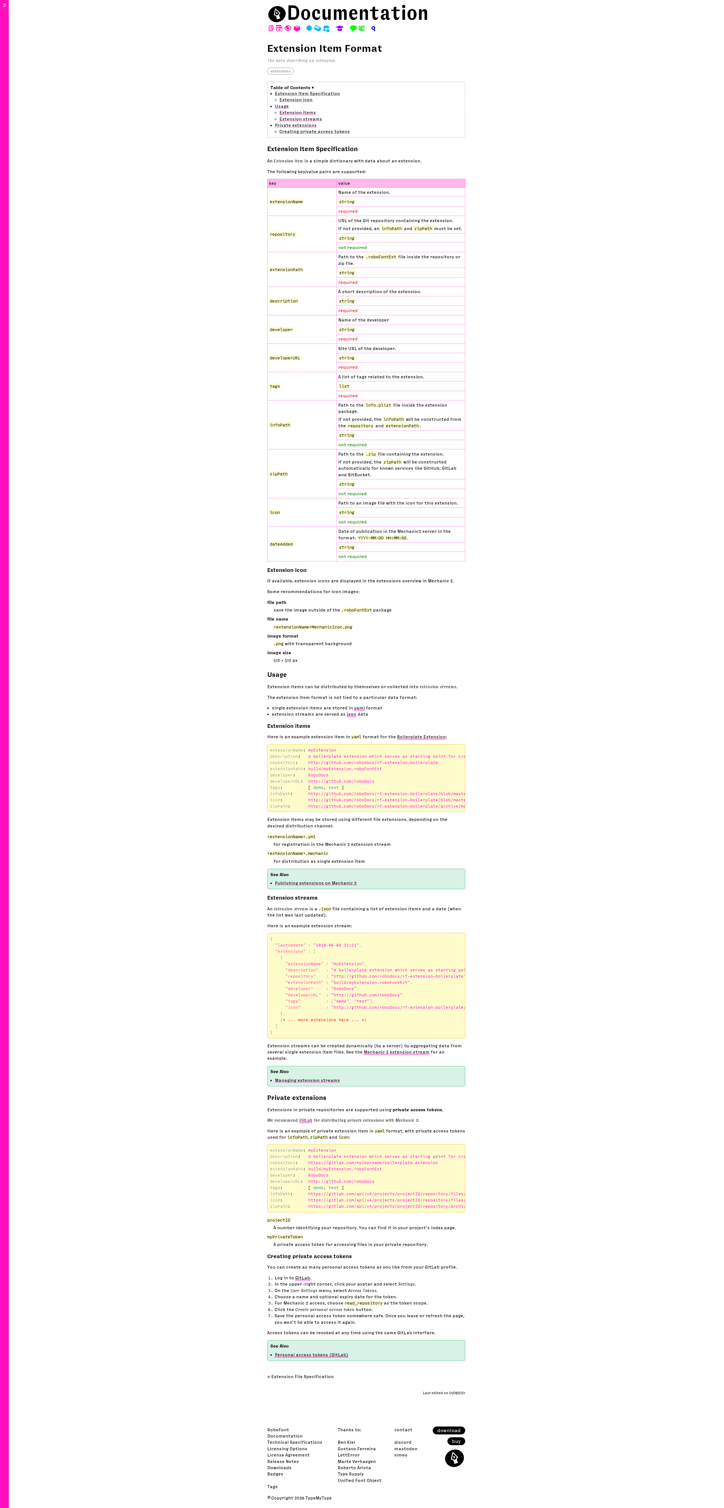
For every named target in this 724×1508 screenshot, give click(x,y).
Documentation (358, 12)
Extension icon (296, 99)
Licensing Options (287, 1448)
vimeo (401, 1455)
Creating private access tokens (314, 131)
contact (403, 1429)
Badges (275, 1473)
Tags (272, 1486)
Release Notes (283, 1461)
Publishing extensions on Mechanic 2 (316, 883)
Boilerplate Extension (421, 736)
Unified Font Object (360, 1480)
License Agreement (288, 1455)
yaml (359, 707)
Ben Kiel (346, 1442)
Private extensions (296, 125)
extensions (280, 71)
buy (456, 1441)
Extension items (297, 112)
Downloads (279, 1467)
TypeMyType (318, 1498)
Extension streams (300, 119)
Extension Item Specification (307, 93)
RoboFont (278, 1429)
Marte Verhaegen (357, 1461)
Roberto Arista (354, 1467)
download (449, 1430)
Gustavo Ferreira (357, 1448)
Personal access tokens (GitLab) (311, 1354)
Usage (282, 106)
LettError (349, 1455)
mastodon (405, 1448)
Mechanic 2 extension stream (397, 1052)
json (351, 714)
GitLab (305, 1120)
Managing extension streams (307, 1080)
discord (402, 1442)
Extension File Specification (302, 1376)
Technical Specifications (294, 1442)
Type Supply (351, 1473)
